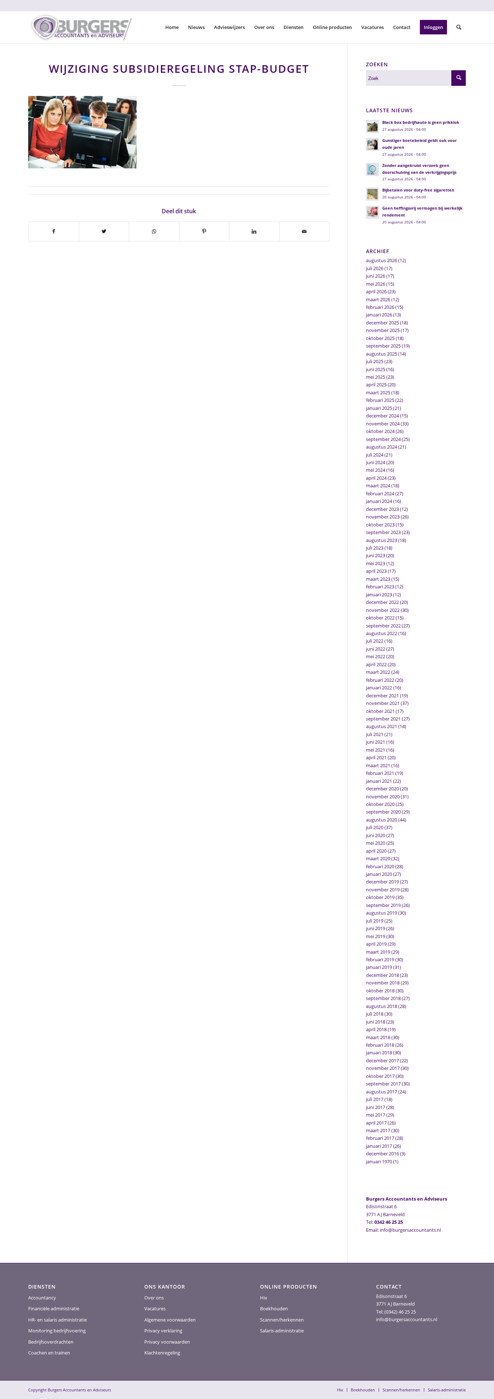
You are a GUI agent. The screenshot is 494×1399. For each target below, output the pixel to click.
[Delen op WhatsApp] (154, 231)
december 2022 (382, 602)
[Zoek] (459, 27)
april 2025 (376, 384)
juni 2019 (375, 928)
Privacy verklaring (163, 1330)
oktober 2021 (380, 711)
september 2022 (383, 625)
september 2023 (383, 532)
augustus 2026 (381, 260)
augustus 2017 (381, 1091)
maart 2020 (378, 858)
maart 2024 (378, 485)
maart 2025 (378, 392)
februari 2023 (380, 586)
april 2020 (376, 851)
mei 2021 (375, 750)
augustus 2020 (381, 819)
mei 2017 (375, 1115)
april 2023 (376, 571)
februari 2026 (380, 307)
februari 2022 (380, 680)
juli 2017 (374, 1099)
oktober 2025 (380, 338)
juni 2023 (375, 555)
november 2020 (383, 796)
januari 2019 (379, 967)
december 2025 (382, 322)
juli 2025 (374, 361)
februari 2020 (380, 866)
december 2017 (382, 1060)
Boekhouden (274, 1308)
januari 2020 (379, 874)
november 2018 (383, 982)
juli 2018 (374, 1014)
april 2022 (376, 664)
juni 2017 (375, 1107)
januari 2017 (379, 1146)
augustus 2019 (381, 912)
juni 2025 (375, 369)
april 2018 (376, 1029)
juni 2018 (375, 1021)
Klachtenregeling (162, 1352)
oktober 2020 (380, 804)
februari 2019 (380, 959)
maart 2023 (378, 579)
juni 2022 (375, 649)
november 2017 (383, 1068)
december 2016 (382, 1153)
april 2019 (376, 944)
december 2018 (382, 975)
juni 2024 (375, 462)
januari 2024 (379, 501)
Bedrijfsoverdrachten (50, 1342)
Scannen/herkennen (282, 1319)
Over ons (154, 1297)
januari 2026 (379, 314)
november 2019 (383, 889)
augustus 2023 (381, 540)
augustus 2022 (381, 633)
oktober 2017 (380, 1076)
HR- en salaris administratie (57, 1319)
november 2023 (383, 516)
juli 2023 (374, 548)
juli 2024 (374, 454)
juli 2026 (374, 268)
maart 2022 (378, 672)
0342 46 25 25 (388, 1222)
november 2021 (383, 703)
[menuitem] (172, 27)
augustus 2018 (381, 1006)
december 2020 (382, 788)
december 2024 (382, 415)
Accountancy (42, 1297)
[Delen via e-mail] (304, 231)
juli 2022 (374, 641)
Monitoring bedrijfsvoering (57, 1330)
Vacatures (155, 1308)
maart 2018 (378, 1037)
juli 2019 (374, 920)
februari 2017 (380, 1138)
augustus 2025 (381, 353)
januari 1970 (379, 1161)
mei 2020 (375, 843)
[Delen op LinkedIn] (254, 231)
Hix (263, 1297)
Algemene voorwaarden (170, 1319)
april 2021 (376, 757)
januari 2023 (379, 594)
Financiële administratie (53, 1308)
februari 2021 (380, 773)
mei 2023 (375, 563)
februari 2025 (380, 400)
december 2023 (382, 509)
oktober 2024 (380, 431)
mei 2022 (375, 656)
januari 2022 (379, 687)
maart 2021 (378, 765)
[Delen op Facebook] (54, 231)
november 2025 (383, 330)
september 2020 (383, 811)
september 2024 (383, 439)
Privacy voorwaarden (167, 1342)
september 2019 (383, 905)
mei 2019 (375, 936)
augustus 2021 (381, 726)
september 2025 (383, 346)
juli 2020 (374, 827)
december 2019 (382, 881)
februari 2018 (380, 1045)
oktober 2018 (380, 990)
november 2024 (383, 423)
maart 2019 (378, 952)
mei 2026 (375, 284)
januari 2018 (379, 1052)
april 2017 (376, 1122)
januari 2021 (379, 781)
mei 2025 (375, 377)
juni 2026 (375, 276)
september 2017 (383, 1083)
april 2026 (376, 291)
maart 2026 (378, 299)
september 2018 (383, 998)
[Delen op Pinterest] (204, 231)
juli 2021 (374, 734)
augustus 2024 (381, 447)
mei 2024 (375, 470)
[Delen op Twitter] (104, 231)
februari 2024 (380, 493)
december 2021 (382, 695)
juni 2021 (375, 742)
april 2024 (376, 478)
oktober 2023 (380, 524)
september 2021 (383, 718)
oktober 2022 (380, 617)
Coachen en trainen (49, 1352)
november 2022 (383, 610)
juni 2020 (375, 835)
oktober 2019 (380, 897)
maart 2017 (378, 1130)
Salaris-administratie (282, 1330)
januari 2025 (379, 408)
